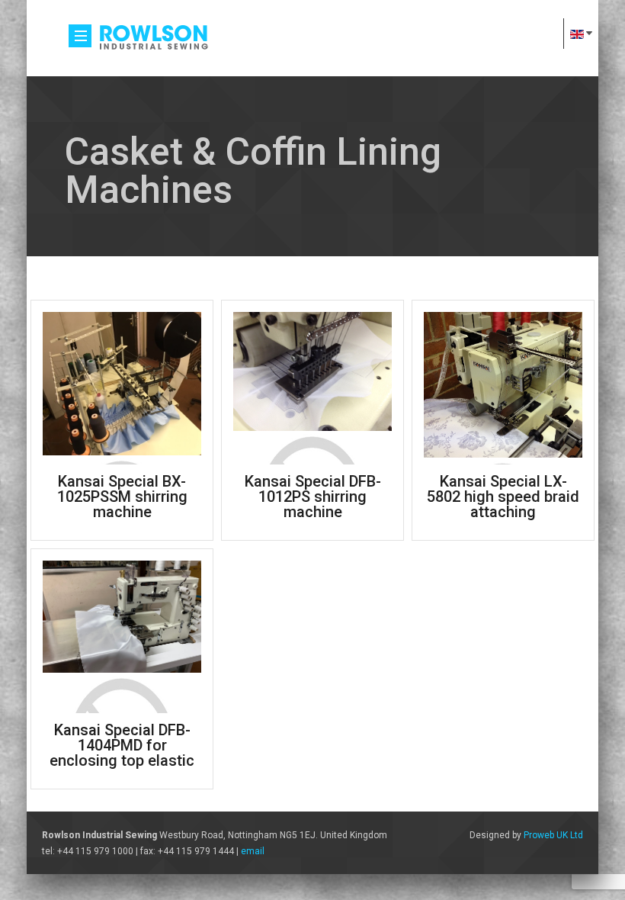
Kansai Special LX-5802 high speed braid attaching (503, 496)
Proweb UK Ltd (553, 835)
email (252, 851)
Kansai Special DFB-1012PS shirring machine (313, 496)
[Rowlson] (153, 35)
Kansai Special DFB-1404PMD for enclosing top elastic (122, 745)
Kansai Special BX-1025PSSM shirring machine (122, 496)
